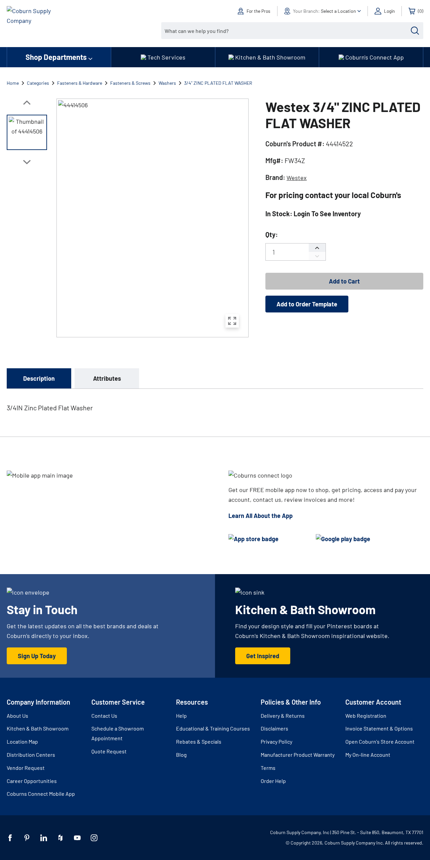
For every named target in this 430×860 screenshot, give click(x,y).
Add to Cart (344, 281)
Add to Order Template (306, 304)
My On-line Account (367, 754)
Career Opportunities (32, 781)
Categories (38, 83)
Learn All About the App (260, 515)
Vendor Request (26, 767)
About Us (17, 715)
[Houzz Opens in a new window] (60, 837)
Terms (268, 767)
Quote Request (109, 751)
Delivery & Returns (283, 715)
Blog (181, 754)
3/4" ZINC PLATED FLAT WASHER (218, 83)
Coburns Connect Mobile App (41, 793)
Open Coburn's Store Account (380, 741)
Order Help (273, 781)
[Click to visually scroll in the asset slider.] (27, 103)
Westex (297, 177)
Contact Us (104, 715)
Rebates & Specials (198, 741)
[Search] (415, 30)
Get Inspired (262, 656)
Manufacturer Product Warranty (298, 754)
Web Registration (365, 715)
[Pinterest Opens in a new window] (27, 837)
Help (181, 715)
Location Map (22, 741)
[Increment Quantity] (317, 248)
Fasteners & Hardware (79, 83)
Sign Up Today (37, 656)
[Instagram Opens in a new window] (94, 837)
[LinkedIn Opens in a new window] (43, 837)
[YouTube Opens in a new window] (77, 837)
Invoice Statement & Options (379, 728)
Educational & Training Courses (213, 728)
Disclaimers (274, 728)
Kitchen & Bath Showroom (38, 728)
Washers (167, 83)
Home (13, 83)
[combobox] (287, 30)
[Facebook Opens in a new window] (10, 837)
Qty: (271, 234)
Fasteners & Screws (130, 83)
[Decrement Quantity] (317, 256)
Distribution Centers (31, 754)
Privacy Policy (276, 741)
